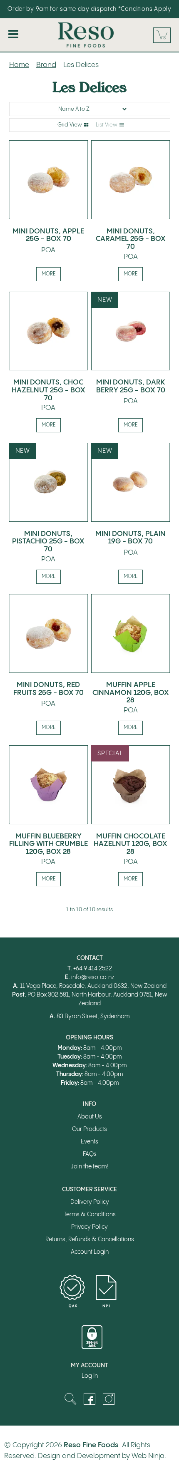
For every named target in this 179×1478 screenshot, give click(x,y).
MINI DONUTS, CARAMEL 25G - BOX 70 (131, 239)
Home (19, 65)
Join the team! (89, 1167)
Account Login (90, 1252)
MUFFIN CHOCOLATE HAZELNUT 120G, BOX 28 (130, 844)
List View (106, 125)
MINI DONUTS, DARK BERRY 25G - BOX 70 (130, 386)
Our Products (89, 1129)
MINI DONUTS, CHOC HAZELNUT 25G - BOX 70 (48, 390)
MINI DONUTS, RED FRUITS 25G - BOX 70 (48, 689)
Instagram (109, 1399)
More (48, 274)
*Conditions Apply (145, 9)
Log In (90, 1376)
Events (89, 1142)
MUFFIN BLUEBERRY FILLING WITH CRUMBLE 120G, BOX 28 (48, 844)
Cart (162, 35)
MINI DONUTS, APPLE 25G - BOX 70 (48, 235)
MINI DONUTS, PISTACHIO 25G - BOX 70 (48, 541)
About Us (89, 1117)
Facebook (89, 1399)
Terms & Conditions (90, 1215)
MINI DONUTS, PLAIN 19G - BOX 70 (130, 538)
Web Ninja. (149, 1456)
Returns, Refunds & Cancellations (89, 1239)
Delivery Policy (89, 1202)
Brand (46, 65)
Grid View (69, 125)
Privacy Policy (89, 1227)
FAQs (90, 1154)
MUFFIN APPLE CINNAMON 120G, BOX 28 (130, 692)
